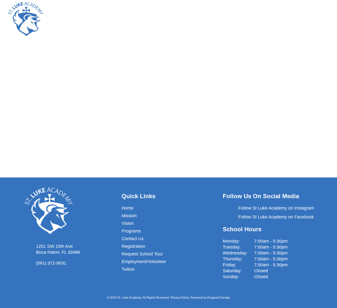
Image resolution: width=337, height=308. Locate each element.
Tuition (128, 269)
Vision (128, 223)
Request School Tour (142, 253)
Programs (131, 231)
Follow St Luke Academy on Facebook (276, 216)
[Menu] (325, 18)
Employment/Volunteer (144, 261)
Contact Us (133, 238)
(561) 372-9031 (51, 263)
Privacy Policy (179, 297)
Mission (129, 215)
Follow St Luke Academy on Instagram (276, 208)
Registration (133, 246)
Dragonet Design (218, 297)
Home (127, 208)
